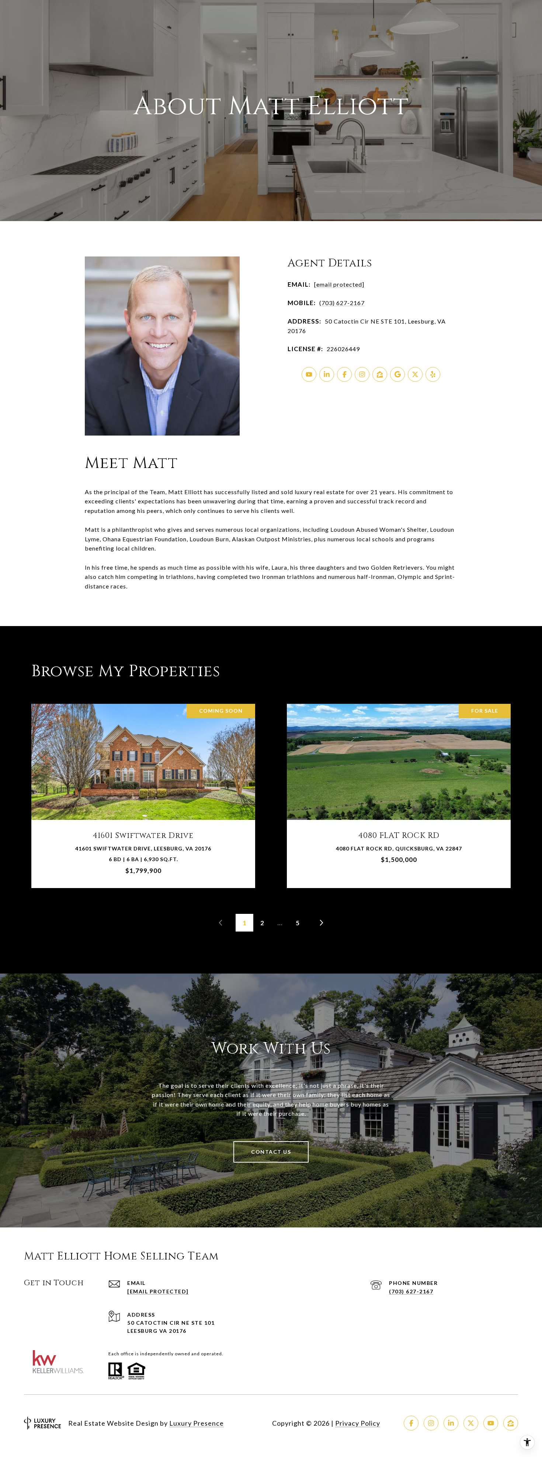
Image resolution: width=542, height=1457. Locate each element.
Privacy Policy (357, 1423)
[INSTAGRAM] (362, 374)
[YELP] (432, 374)
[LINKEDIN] (326, 374)
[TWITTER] (415, 374)
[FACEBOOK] (344, 374)
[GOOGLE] (397, 374)
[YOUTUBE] (309, 374)
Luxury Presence (196, 1423)
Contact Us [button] (271, 1152)
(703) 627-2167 (342, 302)
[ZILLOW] (379, 374)
